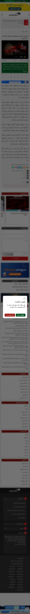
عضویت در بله (20, 315)
